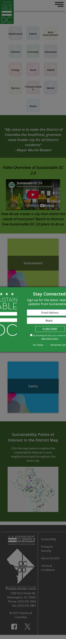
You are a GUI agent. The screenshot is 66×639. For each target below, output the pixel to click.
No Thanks (38, 344)
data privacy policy (49, 338)
